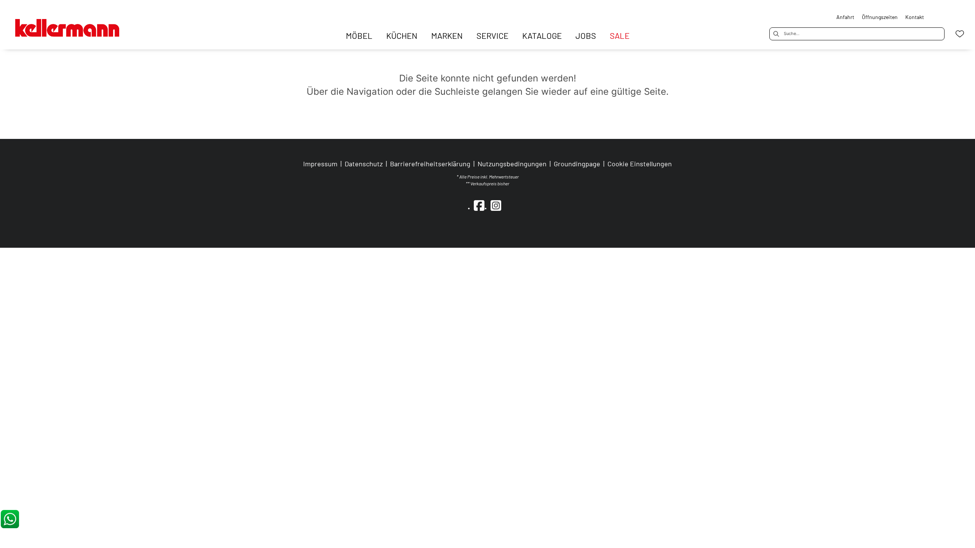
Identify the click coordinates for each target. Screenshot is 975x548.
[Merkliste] (960, 34)
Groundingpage (577, 163)
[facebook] (479, 205)
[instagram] (496, 205)
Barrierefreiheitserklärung (430, 163)
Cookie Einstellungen (639, 163)
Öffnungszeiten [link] (880, 17)
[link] (359, 35)
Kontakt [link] (914, 17)
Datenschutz (364, 163)
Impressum (320, 163)
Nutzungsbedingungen (512, 163)
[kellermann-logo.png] (76, 23)
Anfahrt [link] (845, 17)
